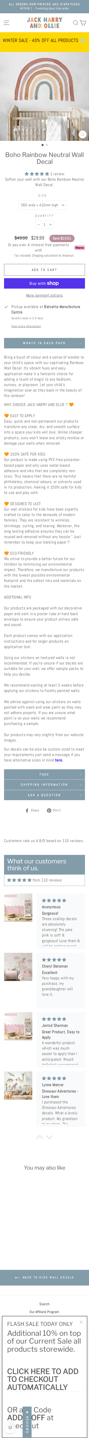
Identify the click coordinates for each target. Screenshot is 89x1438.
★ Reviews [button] (27, 1422)
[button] (14, 1226)
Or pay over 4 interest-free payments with (38, 247)
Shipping (37, 255)
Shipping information (44, 785)
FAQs (45, 774)
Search (44, 1304)
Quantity (44, 216)
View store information (26, 326)
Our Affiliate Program (44, 1311)
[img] (19, 880)
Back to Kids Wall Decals (47, 1277)
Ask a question (44, 795)
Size (42, 196)
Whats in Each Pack (44, 343)
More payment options (44, 295)
